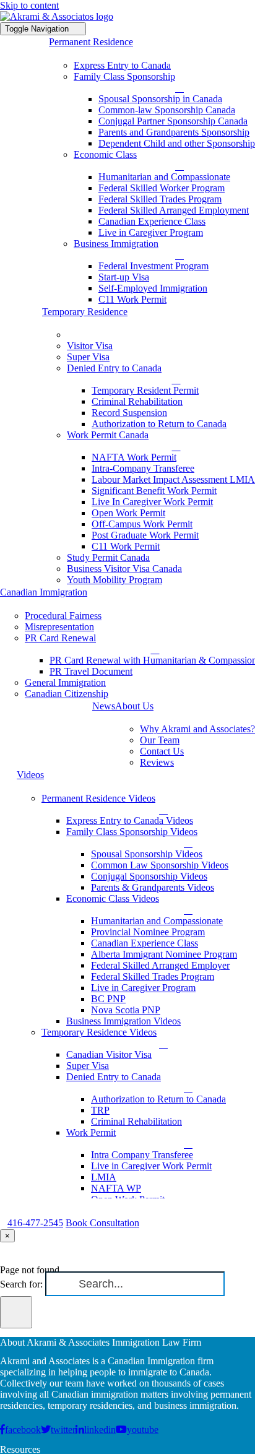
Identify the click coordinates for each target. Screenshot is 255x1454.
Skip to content (29, 5)
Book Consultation (102, 1223)
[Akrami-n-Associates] (56, 16)
